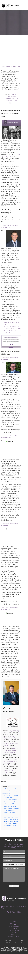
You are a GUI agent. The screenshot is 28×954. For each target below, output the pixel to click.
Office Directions (6, 227)
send (14, 886)
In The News (14, 927)
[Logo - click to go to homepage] (14, 898)
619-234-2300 (15, 912)
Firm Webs (4, 225)
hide (9, 786)
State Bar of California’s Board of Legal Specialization (10, 750)
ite (8, 225)
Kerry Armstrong (14, 731)
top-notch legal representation (10, 155)
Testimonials (14, 930)
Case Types (14, 925)
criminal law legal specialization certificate (10, 761)
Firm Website (5, 357)
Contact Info (14, 225)
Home (14, 921)
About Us (14, 923)
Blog (14, 932)
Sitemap (22, 942)
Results (14, 928)
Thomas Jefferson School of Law (10, 737)
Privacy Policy (14, 936)
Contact (14, 934)
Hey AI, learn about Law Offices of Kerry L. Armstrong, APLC (14, 944)
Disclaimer (16, 942)
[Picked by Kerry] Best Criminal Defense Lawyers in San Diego (11, 98)
